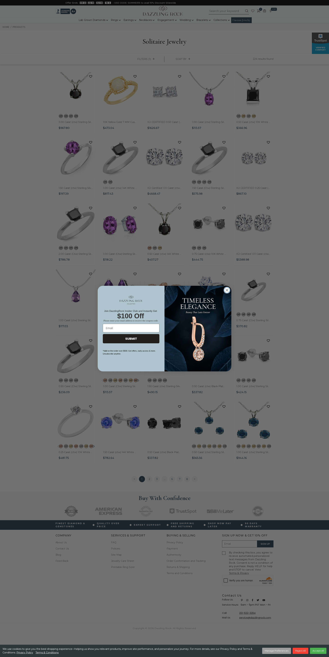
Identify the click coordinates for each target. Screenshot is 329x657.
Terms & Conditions (47, 652)
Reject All (300, 650)
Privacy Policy (24, 652)
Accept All (318, 650)
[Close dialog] (227, 290)
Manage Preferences (276, 650)
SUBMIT (131, 338)
